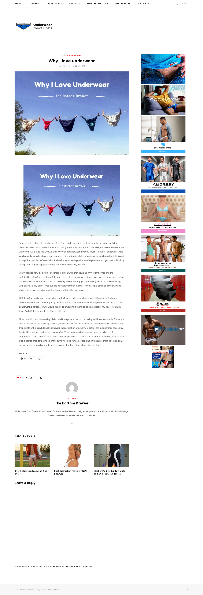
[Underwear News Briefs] (37, 26)
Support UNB (55, 3)
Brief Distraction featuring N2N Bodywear (70, 472)
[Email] (41, 377)
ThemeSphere (52, 589)
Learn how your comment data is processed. (72, 566)
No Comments (78, 66)
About (18, 3)
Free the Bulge (122, 3)
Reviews (34, 3)
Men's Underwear (73, 55)
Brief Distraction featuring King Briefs (31, 472)
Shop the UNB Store (97, 3)
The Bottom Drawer (72, 403)
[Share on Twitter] (31, 377)
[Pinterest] (36, 377)
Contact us (143, 3)
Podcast (73, 3)
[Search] (177, 4)
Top (186, 589)
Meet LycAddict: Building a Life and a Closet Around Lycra (109, 472)
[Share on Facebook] (26, 377)
